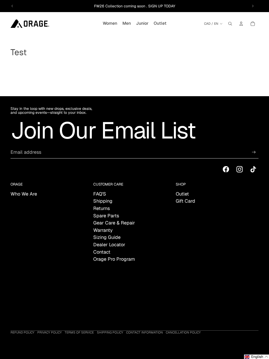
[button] (256, 357)
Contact (101, 252)
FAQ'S (99, 194)
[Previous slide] (12, 6)
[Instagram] (239, 169)
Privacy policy (49, 332)
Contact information (144, 332)
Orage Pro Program (114, 259)
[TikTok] (253, 169)
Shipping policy (110, 332)
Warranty (103, 230)
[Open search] (230, 23)
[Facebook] (226, 169)
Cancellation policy (183, 332)
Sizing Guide (107, 237)
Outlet (182, 194)
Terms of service (79, 332)
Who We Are (24, 194)
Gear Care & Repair (114, 223)
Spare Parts (106, 216)
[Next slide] (252, 6)
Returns (101, 208)
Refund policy (22, 332)
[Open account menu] (241, 23)
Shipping (102, 201)
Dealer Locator (109, 245)
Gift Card (185, 201)
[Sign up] (253, 152)
